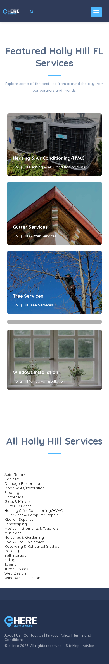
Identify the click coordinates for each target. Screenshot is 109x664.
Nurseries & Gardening (24, 537)
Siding (9, 559)
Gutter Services (30, 227)
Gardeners (13, 497)
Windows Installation (35, 372)
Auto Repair (14, 474)
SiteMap (73, 645)
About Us (12, 635)
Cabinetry (13, 479)
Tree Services (28, 296)
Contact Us (33, 635)
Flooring (11, 492)
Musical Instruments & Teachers (31, 528)
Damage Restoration (22, 483)
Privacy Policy (58, 635)
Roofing (11, 551)
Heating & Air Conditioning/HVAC (48, 158)
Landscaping (15, 524)
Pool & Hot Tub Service (24, 542)
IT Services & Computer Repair (31, 515)
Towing (10, 564)
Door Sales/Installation (24, 488)
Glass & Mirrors (17, 501)
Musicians (12, 533)
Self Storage (15, 555)
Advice (88, 645)
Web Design (15, 573)
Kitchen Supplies (18, 519)
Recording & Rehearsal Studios (31, 546)
